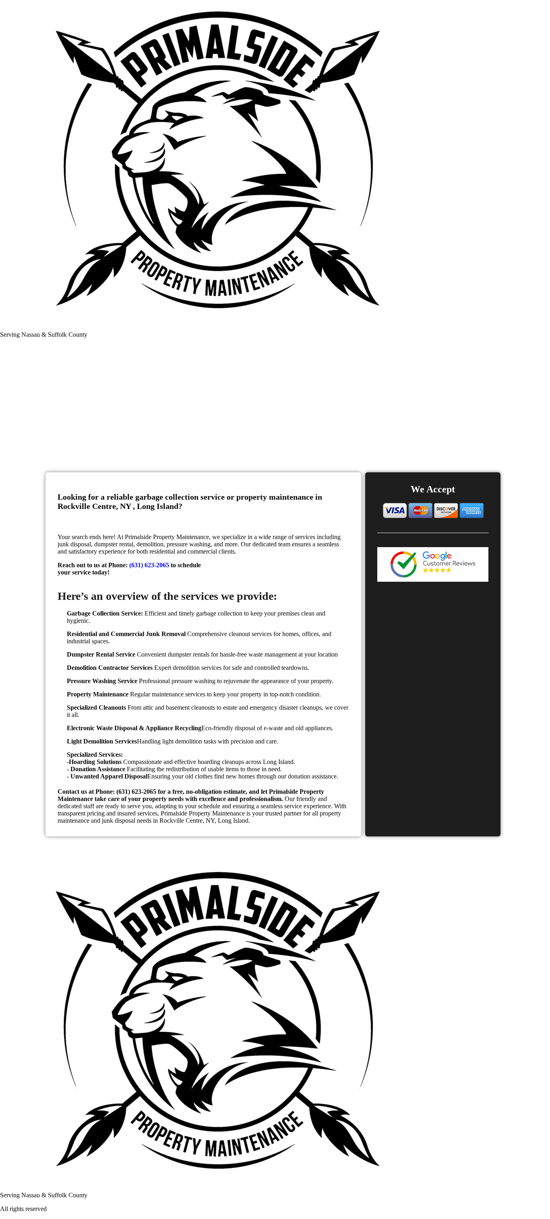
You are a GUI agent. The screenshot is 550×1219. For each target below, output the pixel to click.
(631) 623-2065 (149, 565)
